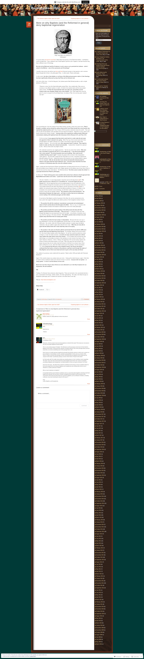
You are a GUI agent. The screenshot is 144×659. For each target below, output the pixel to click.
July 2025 (98, 219)
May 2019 (98, 376)
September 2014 (100, 503)
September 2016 (100, 449)
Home (102, 9)
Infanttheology (44, 299)
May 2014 (98, 512)
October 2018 (99, 393)
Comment (84, 405)
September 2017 (100, 421)
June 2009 (98, 639)
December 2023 (100, 247)
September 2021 (100, 311)
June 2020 (98, 346)
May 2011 (98, 594)
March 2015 (99, 489)
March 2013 (99, 545)
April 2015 (98, 487)
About (109, 9)
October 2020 (99, 336)
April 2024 (98, 240)
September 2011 (100, 587)
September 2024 (100, 231)
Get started (85, 2)
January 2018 (99, 412)
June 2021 (98, 318)
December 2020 (100, 332)
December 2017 (100, 414)
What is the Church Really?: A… (105, 153)
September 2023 (100, 254)
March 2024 (99, 243)
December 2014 (100, 496)
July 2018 (98, 397)
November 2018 (100, 390)
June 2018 (98, 400)
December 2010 (100, 606)
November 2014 (100, 498)
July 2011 (98, 590)
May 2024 (98, 238)
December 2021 (100, 304)
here (57, 71)
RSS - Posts (99, 186)
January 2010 (99, 625)
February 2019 (99, 383)
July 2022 (98, 287)
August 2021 (99, 313)
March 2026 (99, 200)
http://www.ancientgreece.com (48, 279)
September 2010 (100, 613)
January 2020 (99, 358)
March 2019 (99, 381)
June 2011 (98, 592)
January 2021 (99, 329)
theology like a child (45, 8)
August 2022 (99, 285)
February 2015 (99, 491)
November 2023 (100, 250)
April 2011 (98, 597)
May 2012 (98, 569)
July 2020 (98, 343)
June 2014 (98, 510)
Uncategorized (59, 299)
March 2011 (99, 599)
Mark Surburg (46, 313)
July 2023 (98, 259)
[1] (78, 179)
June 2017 (98, 428)
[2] (79, 186)
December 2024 (100, 226)
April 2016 (98, 458)
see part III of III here (50, 59)
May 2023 (98, 264)
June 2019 (98, 374)
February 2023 (99, 271)
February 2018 (99, 409)
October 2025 (99, 212)
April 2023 (98, 266)
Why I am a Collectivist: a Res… (105, 168)
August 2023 (99, 257)
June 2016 (98, 454)
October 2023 (99, 252)
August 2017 (99, 423)
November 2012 (100, 555)
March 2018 (99, 407)
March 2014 (99, 517)
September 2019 (100, 367)
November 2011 (100, 583)
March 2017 (99, 435)
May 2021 (98, 320)
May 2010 (98, 618)
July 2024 (98, 233)
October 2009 (99, 632)
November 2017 (100, 416)
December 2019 (100, 360)
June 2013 (98, 538)
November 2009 (100, 630)
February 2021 (99, 327)
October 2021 (99, 308)
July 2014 (98, 508)
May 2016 (98, 456)
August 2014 (99, 505)
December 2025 (100, 207)
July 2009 (98, 637)
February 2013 (99, 547)
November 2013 (100, 526)
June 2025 (98, 221)
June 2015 (98, 482)
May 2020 (98, 348)
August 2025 (99, 217)
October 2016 (99, 447)
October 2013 (99, 529)
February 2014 (99, 519)
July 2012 (98, 564)
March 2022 (99, 297)
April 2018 (98, 404)
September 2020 (100, 339)
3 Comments (86, 299)
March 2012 (99, 573)
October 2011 (99, 585)
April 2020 (98, 351)
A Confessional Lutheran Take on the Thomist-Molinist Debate (102, 80)
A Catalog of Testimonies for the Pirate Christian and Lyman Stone (103, 53)
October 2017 (99, 418)
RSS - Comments (100, 188)
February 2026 (99, 203)
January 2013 (99, 550)
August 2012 (99, 562)
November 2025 (100, 210)
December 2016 (100, 442)
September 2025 (100, 214)
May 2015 (98, 484)
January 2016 (99, 465)
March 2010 (99, 623)
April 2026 (98, 198)
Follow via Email (101, 30)
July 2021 (98, 315)
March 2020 (99, 353)
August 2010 (99, 616)
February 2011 (99, 601)
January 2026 (99, 205)
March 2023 (99, 268)
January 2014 (99, 522)
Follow (98, 42)
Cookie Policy (33, 656)
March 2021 (99, 325)
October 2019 (99, 365)
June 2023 (98, 261)
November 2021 (100, 306)
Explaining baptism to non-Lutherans (80, 18)
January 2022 (99, 301)
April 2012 (98, 571)
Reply (88, 319)
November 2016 (100, 444)
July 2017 (98, 426)
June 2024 (98, 236)
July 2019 (98, 372)
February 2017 (99, 437)
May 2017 (98, 430)
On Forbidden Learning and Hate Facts (104, 98)
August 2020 (99, 341)
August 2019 (99, 369)
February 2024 (99, 245)
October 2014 (99, 501)
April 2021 (98, 322)
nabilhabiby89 (103, 159)
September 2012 (100, 559)
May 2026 (98, 196)
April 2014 (98, 515)
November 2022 (100, 278)
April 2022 (98, 294)
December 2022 (100, 275)
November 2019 (100, 362)
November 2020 (100, 334)
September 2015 (100, 475)
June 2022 (98, 290)
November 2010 (100, 608)
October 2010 (99, 611)
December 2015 (100, 468)
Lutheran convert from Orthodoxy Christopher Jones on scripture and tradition (104, 111)
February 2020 (99, 355)
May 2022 (98, 292)
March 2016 (99, 461)
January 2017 (99, 440)
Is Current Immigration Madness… (104, 176)
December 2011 (100, 580)
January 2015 (99, 494)
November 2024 (100, 229)
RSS (112, 15)
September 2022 (100, 282)
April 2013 (98, 543)
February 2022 (99, 299)
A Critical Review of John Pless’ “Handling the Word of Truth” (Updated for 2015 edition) (104, 125)
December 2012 (100, 552)
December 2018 (100, 388)
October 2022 (99, 280)
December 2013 (100, 524)
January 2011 (99, 604)
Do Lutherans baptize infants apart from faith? (48, 18)
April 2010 (98, 620)
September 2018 (100, 395)
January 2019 (99, 386)
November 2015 (100, 470)
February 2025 (99, 224)
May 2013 (98, 540)
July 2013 (98, 536)
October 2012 (99, 557)
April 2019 (98, 379)
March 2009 (99, 644)
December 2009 (100, 627)
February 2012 (99, 576)
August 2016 (99, 451)
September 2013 (100, 531)
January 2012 (99, 578)
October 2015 (99, 472)
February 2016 (99, 463)
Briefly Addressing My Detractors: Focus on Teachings (101, 74)
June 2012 (98, 566)
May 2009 (98, 641)
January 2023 (99, 273)
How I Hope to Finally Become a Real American (104, 118)
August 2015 (99, 477)
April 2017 (98, 433)
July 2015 (98, 479)
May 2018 (98, 402)
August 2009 (99, 634)
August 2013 (99, 533)
